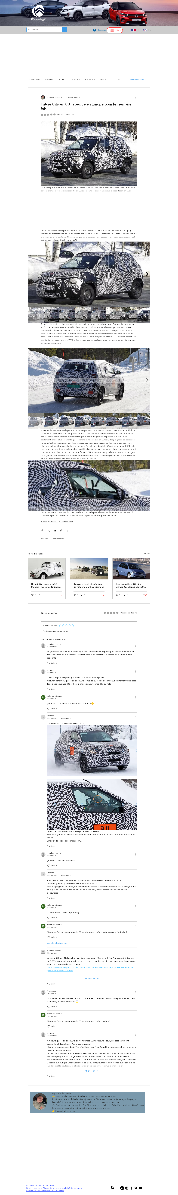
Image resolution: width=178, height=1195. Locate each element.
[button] (89, 621)
